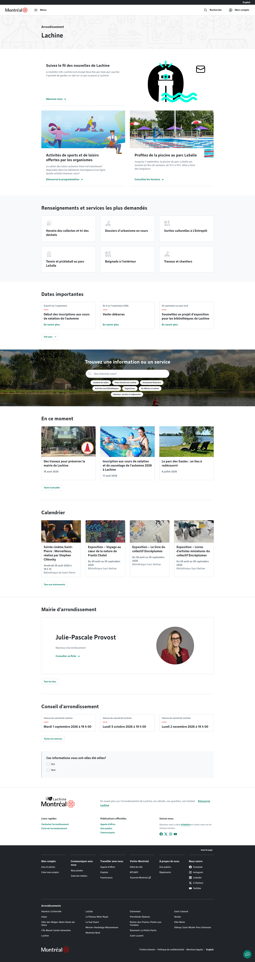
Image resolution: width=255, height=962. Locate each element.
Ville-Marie (179, 922)
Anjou (44, 917)
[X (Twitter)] (166, 834)
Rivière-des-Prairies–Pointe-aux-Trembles (146, 923)
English (246, 2)
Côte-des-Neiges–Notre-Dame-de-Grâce (58, 923)
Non (53, 770)
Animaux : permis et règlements (127, 394)
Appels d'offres (107, 824)
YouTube (197, 888)
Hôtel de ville (136, 867)
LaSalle (89, 911)
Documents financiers (152, 382)
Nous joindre (77, 870)
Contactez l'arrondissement (55, 824)
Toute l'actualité (52, 487)
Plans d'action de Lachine (125, 382)
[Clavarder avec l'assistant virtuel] (247, 954)
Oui (53, 764)
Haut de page (206, 850)
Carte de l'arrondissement (54, 828)
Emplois (104, 872)
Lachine (45, 936)
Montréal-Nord (93, 933)
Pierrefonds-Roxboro (140, 917)
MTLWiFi (134, 872)
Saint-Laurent (136, 936)
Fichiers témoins (147, 949)
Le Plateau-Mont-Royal (97, 917)
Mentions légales (195, 949)
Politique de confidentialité (171, 949)
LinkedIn (197, 877)
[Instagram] (170, 834)
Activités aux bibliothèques (106, 388)
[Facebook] (161, 834)
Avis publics (106, 828)
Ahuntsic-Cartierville (51, 911)
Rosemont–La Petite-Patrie (143, 930)
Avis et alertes (48, 867)
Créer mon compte (50, 872)
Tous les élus (50, 681)
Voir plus (48, 337)
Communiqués (107, 832)
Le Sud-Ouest (92, 922)
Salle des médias (79, 876)
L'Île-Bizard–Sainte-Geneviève (56, 930)
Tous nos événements (54, 584)
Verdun (177, 917)
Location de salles (100, 382)
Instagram (198, 872)
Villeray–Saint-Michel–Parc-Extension (192, 927)
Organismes (130, 388)
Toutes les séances (53, 739)
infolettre (186, 824)
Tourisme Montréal (139, 877)
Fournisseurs (106, 877)
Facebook (197, 867)
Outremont (135, 911)
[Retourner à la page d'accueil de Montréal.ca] (16, 10)
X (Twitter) (198, 883)
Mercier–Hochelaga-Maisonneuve (102, 927)
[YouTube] (175, 834)
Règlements (165, 872)
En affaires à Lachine (150, 388)
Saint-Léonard (181, 911)
